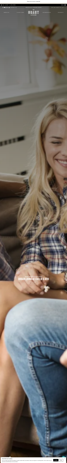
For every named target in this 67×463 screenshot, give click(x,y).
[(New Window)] (2, 7)
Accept (55, 460)
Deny (61, 460)
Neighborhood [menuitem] (47, 12)
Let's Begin (33, 282)
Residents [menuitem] (61, 12)
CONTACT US (13, 7)
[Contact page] (3, 5)
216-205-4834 (57, 7)
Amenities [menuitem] (6, 12)
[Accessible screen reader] (1, 5)
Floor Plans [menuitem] (20, 12)
